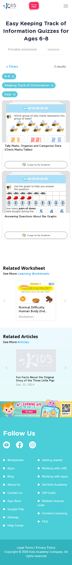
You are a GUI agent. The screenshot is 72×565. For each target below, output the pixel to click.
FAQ (45, 521)
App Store (14, 501)
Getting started (52, 460)
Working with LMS (54, 468)
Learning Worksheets (33, 274)
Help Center (15, 525)
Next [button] (65, 301)
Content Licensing (54, 513)
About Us (13, 484)
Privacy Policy (45, 547)
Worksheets (15, 460)
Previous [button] (5, 301)
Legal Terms (25, 547)
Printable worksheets (22, 49)
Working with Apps (55, 476)
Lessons (53, 49)
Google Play (15, 509)
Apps (11, 468)
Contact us (14, 493)
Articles (23, 342)
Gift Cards (49, 493)
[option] (36, 301)
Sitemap (13, 517)
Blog (10, 476)
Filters (12, 66)
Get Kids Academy (54, 484)
